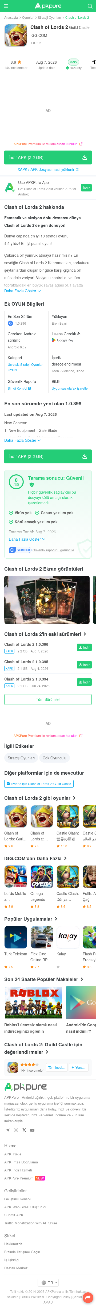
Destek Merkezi (16, 1267)
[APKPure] (48, 6)
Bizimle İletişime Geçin (22, 1251)
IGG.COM (38, 35)
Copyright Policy (58, 1296)
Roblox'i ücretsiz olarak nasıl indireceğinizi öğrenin (30, 1028)
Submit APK (13, 1214)
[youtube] (32, 1130)
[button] (74, 64)
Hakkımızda (13, 1243)
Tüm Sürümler (48, 699)
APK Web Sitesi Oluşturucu (25, 1206)
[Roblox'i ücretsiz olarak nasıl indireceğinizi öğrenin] (33, 1002)
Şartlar (77, 1296)
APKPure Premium (19, 1178)
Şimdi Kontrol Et (19, 388)
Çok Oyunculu (54, 757)
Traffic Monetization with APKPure (30, 1222)
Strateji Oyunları (49, 17)
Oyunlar (28, 17)
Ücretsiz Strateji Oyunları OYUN (25, 367)
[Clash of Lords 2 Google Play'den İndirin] (62, 340)
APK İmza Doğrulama (21, 1161)
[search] (90, 6)
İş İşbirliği (11, 1259)
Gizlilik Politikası (32, 1296)
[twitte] (24, 1130)
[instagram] (16, 1130)
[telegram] (7, 1130)
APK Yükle (12, 1153)
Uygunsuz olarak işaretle (70, 388)
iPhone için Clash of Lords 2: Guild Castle (41, 783)
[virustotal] (31, 484)
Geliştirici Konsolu (18, 1198)
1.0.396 (20, 323)
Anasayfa (11, 17)
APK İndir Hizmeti (18, 1170)
